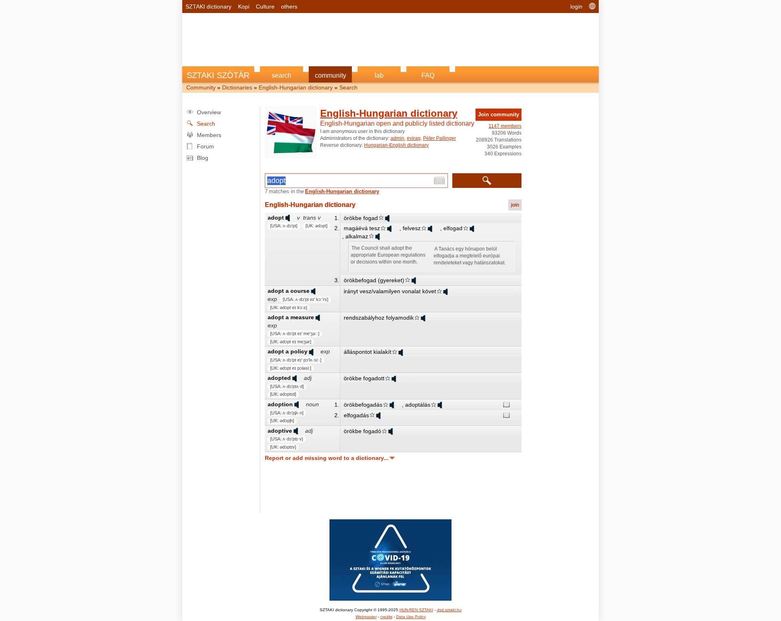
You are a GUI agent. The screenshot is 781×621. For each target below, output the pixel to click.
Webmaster (366, 616)
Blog (202, 158)
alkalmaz (356, 236)
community (330, 75)
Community (201, 87)
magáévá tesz (362, 228)
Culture (265, 6)
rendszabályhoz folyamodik (379, 317)
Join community (498, 114)
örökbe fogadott (364, 378)
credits (386, 616)
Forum (205, 146)
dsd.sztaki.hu (449, 610)
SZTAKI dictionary (208, 6)
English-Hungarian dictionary (296, 87)
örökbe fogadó (362, 431)
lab (379, 75)
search (281, 75)
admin (397, 138)
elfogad (452, 228)
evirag (414, 138)
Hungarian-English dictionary (396, 145)
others (289, 6)
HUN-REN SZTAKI (416, 610)
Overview (209, 112)
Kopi (243, 6)
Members (209, 135)
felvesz (412, 228)
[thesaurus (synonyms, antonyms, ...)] (506, 405)
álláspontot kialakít (367, 352)
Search (348, 87)
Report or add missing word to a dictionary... (326, 458)
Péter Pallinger (439, 138)
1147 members (505, 126)
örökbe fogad (361, 218)
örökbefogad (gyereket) (374, 280)
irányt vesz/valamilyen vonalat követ (390, 291)
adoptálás (417, 404)
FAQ (427, 75)
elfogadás (356, 415)
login (576, 6)
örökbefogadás (363, 404)
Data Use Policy (411, 616)
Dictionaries (237, 87)
